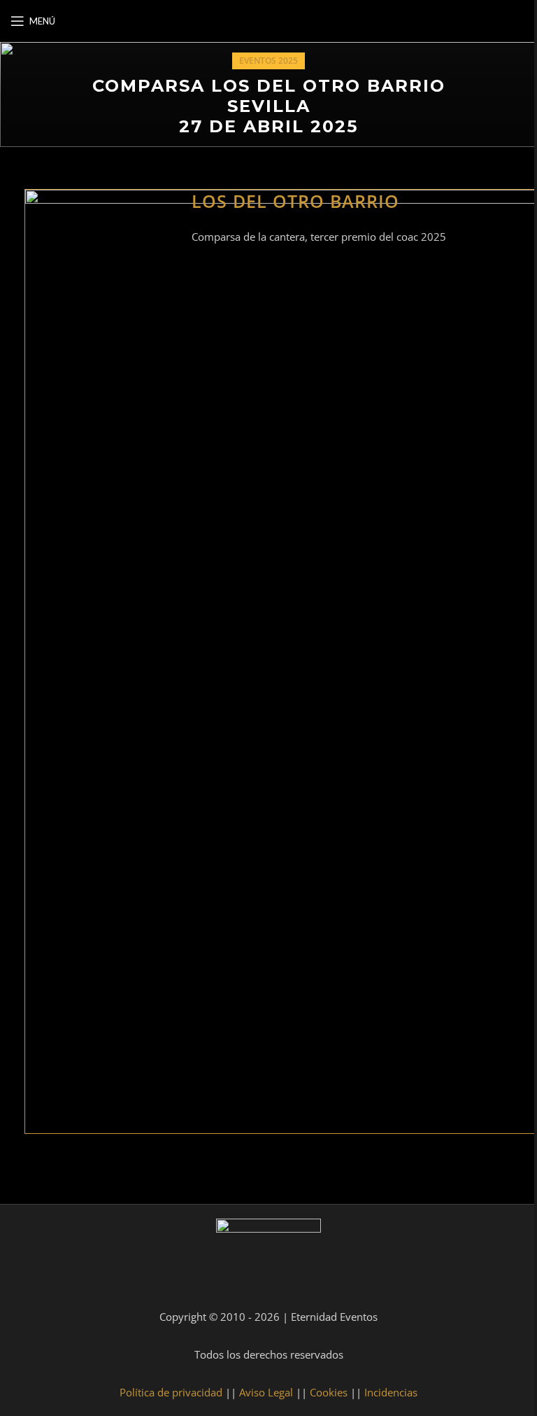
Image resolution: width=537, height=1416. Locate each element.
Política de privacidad (171, 1392)
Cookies (329, 1392)
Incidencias (390, 1392)
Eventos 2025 (268, 60)
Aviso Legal (266, 1392)
